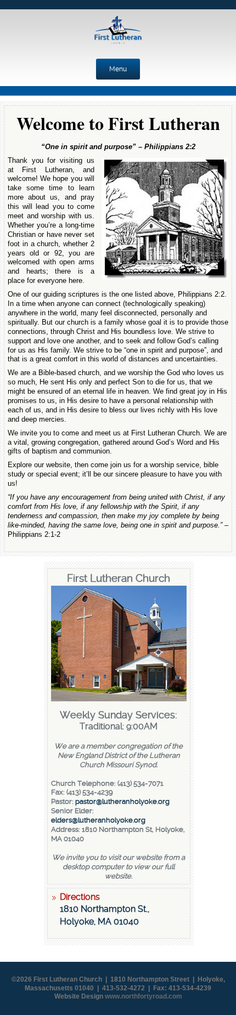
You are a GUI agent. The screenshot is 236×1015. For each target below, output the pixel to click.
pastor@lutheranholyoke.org (122, 801)
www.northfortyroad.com (143, 996)
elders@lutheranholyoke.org (98, 820)
